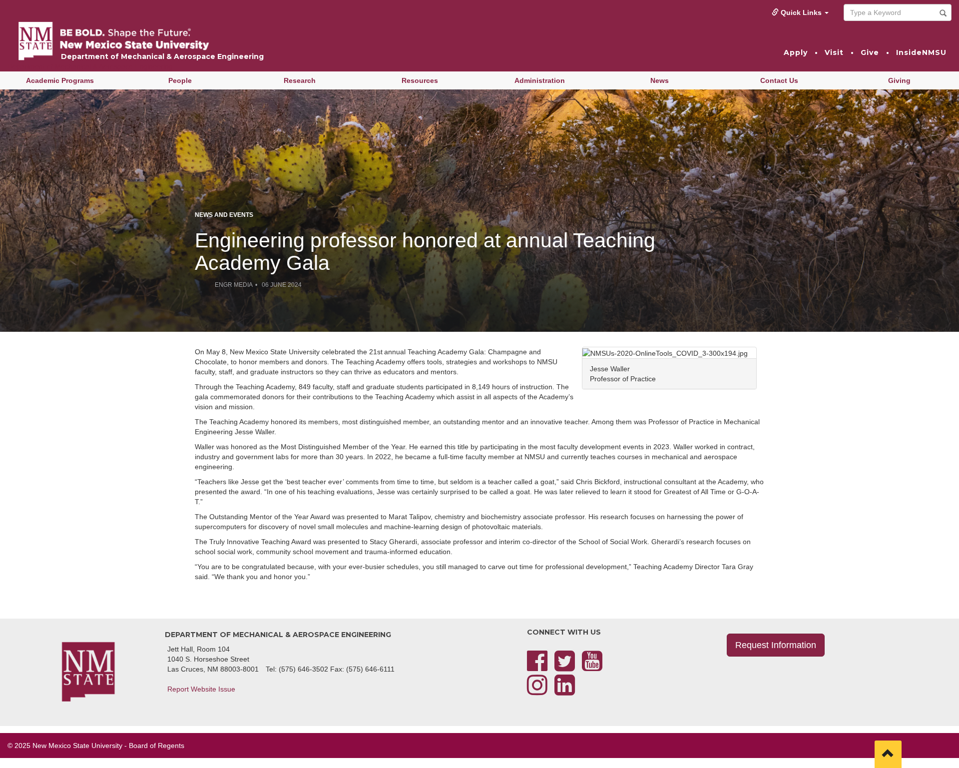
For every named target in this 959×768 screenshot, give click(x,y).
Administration (539, 80)
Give (870, 52)
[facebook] (537, 667)
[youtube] (592, 667)
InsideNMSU (921, 52)
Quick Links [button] (801, 12)
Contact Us (779, 80)
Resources (420, 80)
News (659, 80)
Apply (796, 52)
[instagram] (537, 691)
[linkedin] (564, 691)
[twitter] (564, 667)
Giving (899, 80)
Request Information (775, 645)
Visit (834, 52)
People (180, 80)
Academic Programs (60, 80)
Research (300, 80)
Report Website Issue (201, 689)
